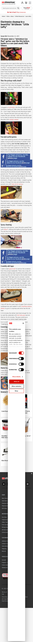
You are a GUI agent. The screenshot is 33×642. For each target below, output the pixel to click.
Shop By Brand (6, 506)
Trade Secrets (5, 519)
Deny (16, 391)
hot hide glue (21, 315)
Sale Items (4, 501)
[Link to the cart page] (26, 3)
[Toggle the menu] (30, 3)
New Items (5, 498)
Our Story (4, 517)
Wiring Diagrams (6, 527)
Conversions (5, 532)
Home (3, 16)
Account (4, 560)
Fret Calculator (6, 524)
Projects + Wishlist (7, 562)
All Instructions (6, 530)
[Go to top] (32, 473)
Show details (16, 376)
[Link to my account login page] (22, 3)
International (5, 546)
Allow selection (16, 386)
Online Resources (19, 16)
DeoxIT (6, 229)
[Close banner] (23, 323)
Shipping (4, 548)
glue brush (12, 269)
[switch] (21, 358)
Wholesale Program (7, 567)
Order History (5, 565)
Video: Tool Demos (6, 522)
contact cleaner (13, 120)
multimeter (11, 107)
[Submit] (19, 8)
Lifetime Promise (6, 541)
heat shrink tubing (17, 184)
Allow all (16, 381)
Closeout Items (6, 503)
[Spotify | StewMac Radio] (28, 484)
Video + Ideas (10, 16)
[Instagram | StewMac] (4, 484)
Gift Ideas (4, 508)
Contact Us (5, 543)
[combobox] (11, 7)
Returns (4, 551)
